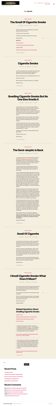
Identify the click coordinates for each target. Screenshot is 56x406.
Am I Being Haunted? (8, 372)
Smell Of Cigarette (28, 233)
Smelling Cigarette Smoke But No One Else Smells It (26, 49)
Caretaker (21, 25)
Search (4, 362)
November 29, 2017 (29, 25)
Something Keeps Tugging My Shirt (11, 378)
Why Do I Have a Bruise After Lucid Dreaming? (13, 376)
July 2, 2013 (28, 282)
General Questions (28, 60)
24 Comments (35, 282)
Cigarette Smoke (28, 63)
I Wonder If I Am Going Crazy (26, 159)
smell (21, 52)
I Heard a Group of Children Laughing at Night (13, 374)
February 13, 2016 (28, 102)
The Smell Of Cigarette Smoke (28, 22)
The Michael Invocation (14, 395)
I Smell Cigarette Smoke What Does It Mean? (25, 45)
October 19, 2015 (28, 153)
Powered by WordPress (17, 403)
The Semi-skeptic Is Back (28, 150)
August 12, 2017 (28, 66)
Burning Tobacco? (19, 42)
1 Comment (36, 25)
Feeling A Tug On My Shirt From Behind (15, 392)
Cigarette (18, 52)
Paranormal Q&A (9, 403)
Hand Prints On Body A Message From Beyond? (17, 388)
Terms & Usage (47, 4)
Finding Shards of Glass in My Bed (11, 380)
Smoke (23, 52)
